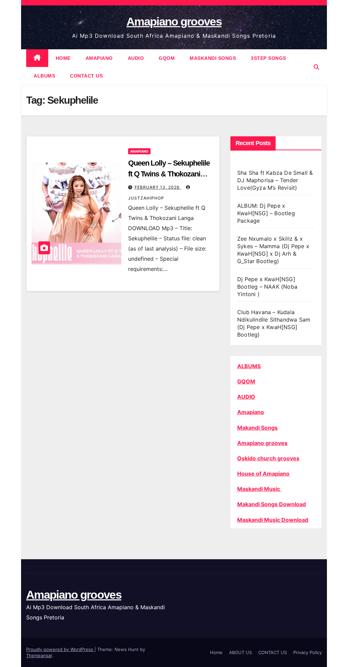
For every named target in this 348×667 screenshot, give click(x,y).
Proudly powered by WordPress (60, 649)
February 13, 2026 (158, 187)
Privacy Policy (307, 652)
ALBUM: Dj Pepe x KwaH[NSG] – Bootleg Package (266, 213)
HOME (63, 58)
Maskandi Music (259, 488)
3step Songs (268, 58)
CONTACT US (86, 76)
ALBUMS (44, 76)
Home (216, 652)
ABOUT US (240, 652)
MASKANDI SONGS (213, 58)
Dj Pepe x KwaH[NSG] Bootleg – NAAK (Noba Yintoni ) (267, 286)
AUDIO (136, 58)
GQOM (167, 58)
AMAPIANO (99, 58)
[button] (316, 67)
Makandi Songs (257, 427)
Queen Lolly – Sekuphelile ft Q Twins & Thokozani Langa (169, 174)
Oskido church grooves (268, 458)
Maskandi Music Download (272, 519)
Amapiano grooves (174, 21)
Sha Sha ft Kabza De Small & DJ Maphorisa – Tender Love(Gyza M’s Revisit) (275, 180)
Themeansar (39, 655)
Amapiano (250, 412)
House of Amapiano (263, 473)
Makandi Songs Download (271, 504)
